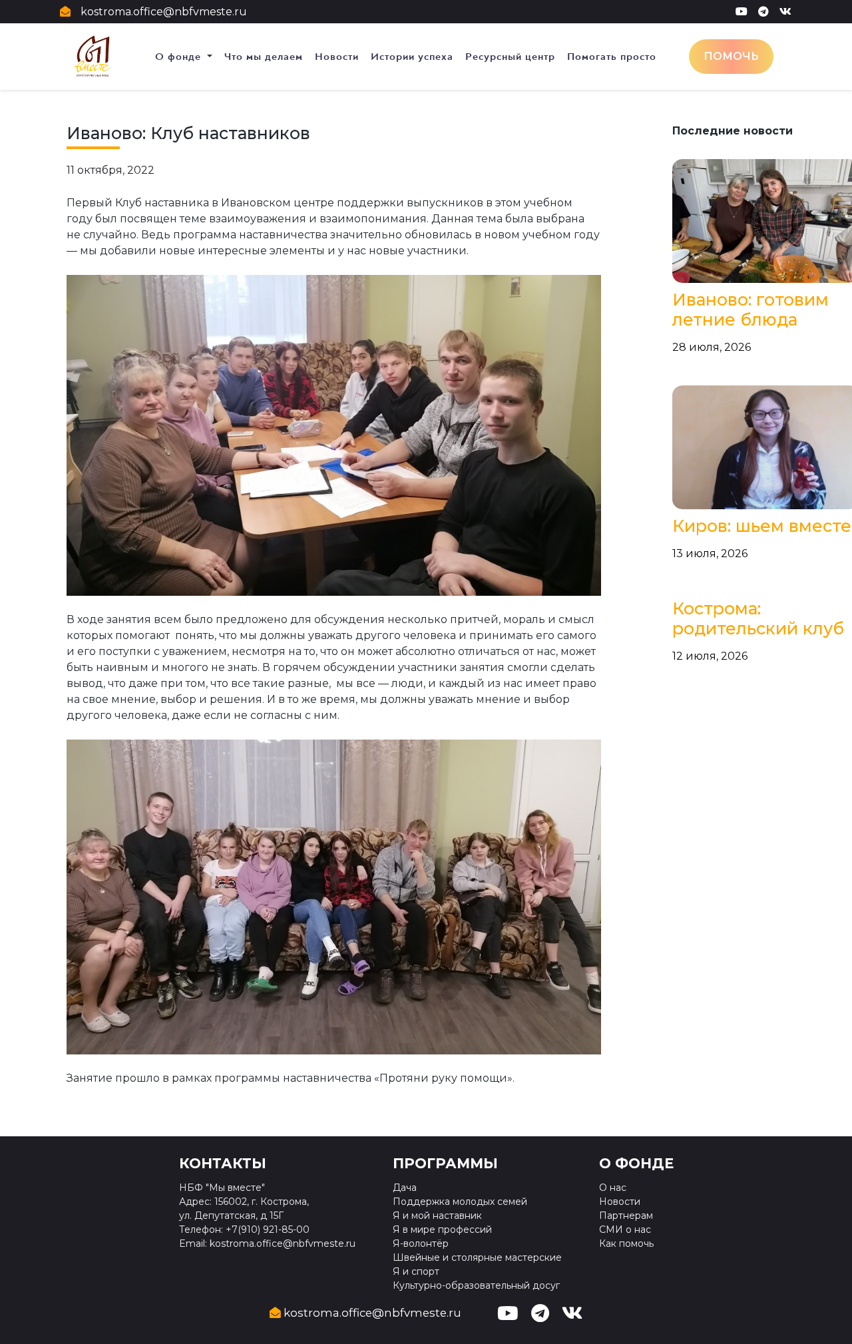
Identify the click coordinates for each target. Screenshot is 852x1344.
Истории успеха (412, 56)
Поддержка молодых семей (460, 1202)
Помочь (731, 56)
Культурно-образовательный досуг (476, 1285)
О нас (612, 1188)
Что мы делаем (263, 56)
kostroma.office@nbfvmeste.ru (164, 11)
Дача (405, 1188)
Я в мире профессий (442, 1229)
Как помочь (626, 1243)
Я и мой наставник (437, 1216)
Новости (337, 56)
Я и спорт (416, 1271)
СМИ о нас (625, 1229)
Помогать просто (611, 56)
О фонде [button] (179, 56)
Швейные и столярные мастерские (477, 1257)
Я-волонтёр (421, 1243)
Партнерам (626, 1216)
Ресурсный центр (510, 56)
